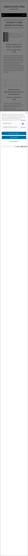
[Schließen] (26, 113)
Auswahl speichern (14, 137)
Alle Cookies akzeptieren (14, 133)
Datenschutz (23, 120)
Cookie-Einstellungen (13, 141)
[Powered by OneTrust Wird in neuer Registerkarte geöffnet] (21, 147)
